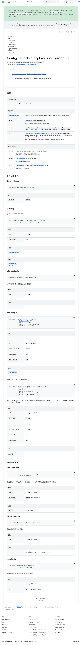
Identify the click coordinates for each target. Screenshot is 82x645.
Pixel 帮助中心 (58, 622)
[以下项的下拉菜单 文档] (18, 2)
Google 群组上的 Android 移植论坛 (37, 635)
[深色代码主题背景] (74, 186)
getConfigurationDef (32, 115)
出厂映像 (4, 630)
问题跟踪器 (58, 632)
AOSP (8, 32)
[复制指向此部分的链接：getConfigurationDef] (24, 214)
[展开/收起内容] (13, 36)
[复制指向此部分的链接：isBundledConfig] (20, 271)
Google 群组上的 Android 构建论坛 (37, 632)
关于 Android (5, 641)
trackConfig (20, 165)
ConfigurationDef (13, 115)
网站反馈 (33, 641)
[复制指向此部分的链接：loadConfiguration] (22, 313)
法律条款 (16, 641)
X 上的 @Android (33, 619)
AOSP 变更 (12, 16)
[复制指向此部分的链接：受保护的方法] (20, 463)
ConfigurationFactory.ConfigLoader (25, 64)
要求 (3, 622)
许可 (21, 641)
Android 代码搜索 (27, 2)
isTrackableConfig (22, 158)
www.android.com (60, 624)
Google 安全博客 (33, 627)
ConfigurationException (12, 264)
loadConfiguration (31, 128)
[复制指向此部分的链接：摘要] (12, 93)
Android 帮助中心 (59, 619)
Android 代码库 (6, 619)
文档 (15, 2)
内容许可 (19, 607)
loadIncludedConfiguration (34, 133)
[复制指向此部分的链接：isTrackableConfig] (21, 516)
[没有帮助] (74, 32)
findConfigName (21, 151)
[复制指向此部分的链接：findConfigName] (20, 468)
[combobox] (51, 1)
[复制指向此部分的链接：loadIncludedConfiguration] (28, 380)
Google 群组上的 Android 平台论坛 (37, 630)
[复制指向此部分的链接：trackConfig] (17, 559)
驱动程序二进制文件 (7, 632)
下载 (3, 624)
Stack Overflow (59, 630)
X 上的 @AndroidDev (34, 622)
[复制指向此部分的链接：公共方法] (16, 209)
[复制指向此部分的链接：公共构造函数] (20, 176)
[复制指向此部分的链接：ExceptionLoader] (21, 181)
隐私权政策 (27, 641)
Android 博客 (32, 624)
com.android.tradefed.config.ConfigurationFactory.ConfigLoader (29, 74)
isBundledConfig (31, 120)
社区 (11, 641)
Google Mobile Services (61, 627)
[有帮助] (71, 32)
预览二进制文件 (6, 627)
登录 (79, 2)
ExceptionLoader (13, 104)
